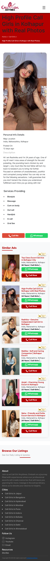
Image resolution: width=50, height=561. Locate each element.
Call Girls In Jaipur (13, 493)
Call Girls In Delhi (12, 525)
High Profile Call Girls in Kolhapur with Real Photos (21, 41)
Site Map (5, 553)
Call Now (32, 275)
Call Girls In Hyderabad (15, 501)
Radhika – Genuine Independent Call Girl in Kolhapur (32, 322)
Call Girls (12, 37)
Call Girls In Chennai (14, 521)
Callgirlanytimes (32, 558)
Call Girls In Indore (13, 513)
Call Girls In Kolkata (13, 517)
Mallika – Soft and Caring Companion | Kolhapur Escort (32, 353)
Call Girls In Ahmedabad (16, 528)
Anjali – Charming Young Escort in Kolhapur (32, 383)
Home (4, 37)
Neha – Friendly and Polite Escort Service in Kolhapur (33, 414)
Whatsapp (33, 269)
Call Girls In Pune (12, 509)
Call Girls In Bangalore (15, 497)
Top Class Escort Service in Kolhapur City (32, 259)
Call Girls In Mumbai (14, 505)
